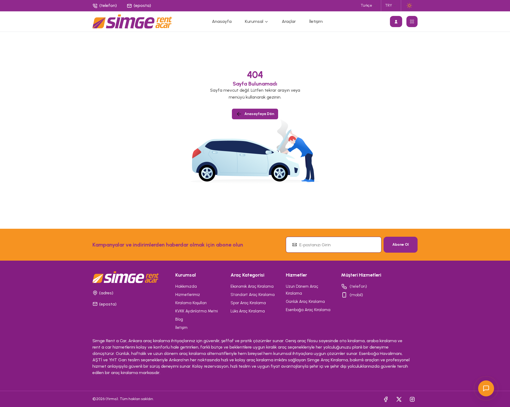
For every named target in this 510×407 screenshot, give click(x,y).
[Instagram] (412, 399)
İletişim (316, 21)
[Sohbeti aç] (486, 388)
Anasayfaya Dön (259, 114)
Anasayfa (222, 21)
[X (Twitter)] (399, 399)
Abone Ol (400, 244)
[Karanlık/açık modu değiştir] (409, 5)
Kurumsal (254, 21)
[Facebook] (385, 399)
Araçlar (289, 21)
